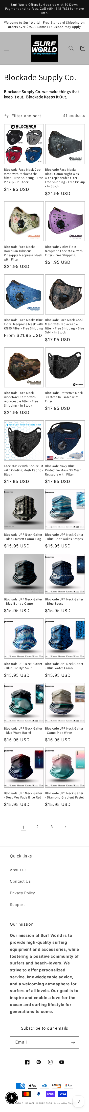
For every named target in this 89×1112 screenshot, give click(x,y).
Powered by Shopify (65, 1103)
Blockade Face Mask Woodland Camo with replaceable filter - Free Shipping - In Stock (21, 399)
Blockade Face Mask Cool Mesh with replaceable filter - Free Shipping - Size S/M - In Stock (64, 326)
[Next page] (65, 827)
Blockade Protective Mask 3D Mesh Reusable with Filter (64, 397)
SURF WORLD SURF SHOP (37, 1103)
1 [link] (23, 827)
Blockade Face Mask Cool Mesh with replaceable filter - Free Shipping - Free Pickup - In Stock (23, 176)
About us (18, 870)
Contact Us (20, 881)
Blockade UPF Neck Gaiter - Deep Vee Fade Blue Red (23, 795)
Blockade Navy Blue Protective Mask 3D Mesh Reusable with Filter (63, 470)
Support (17, 904)
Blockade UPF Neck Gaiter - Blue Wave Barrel (23, 731)
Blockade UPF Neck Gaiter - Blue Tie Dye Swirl (23, 666)
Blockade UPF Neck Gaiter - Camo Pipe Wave (64, 731)
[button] (6, 48)
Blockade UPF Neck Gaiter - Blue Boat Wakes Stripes (64, 537)
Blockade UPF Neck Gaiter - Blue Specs (64, 601)
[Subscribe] (73, 1042)
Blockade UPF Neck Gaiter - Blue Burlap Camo (23, 601)
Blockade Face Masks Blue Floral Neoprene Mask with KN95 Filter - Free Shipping (23, 324)
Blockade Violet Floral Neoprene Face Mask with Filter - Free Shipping (64, 251)
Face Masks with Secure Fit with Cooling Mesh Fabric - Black (23, 470)
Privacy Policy (22, 893)
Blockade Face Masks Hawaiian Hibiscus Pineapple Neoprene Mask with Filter (23, 253)
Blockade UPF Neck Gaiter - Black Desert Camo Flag (23, 537)
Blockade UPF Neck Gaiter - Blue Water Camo (64, 666)
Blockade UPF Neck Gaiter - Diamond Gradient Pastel (64, 795)
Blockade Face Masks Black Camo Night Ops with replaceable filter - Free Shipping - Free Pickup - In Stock (65, 178)
